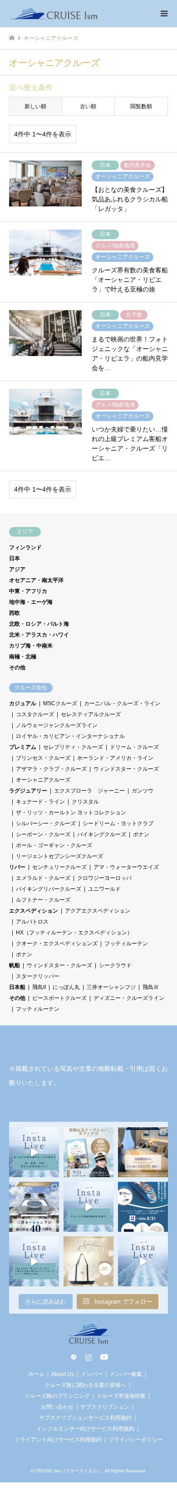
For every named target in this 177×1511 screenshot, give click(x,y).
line (73, 1357)
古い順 (88, 106)
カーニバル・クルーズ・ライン (122, 703)
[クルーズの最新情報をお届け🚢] (88, 1207)
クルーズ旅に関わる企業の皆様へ (85, 1385)
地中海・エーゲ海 (31, 602)
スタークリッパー (37, 976)
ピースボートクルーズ (59, 998)
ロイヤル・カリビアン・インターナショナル (70, 736)
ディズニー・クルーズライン (128, 998)
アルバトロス (32, 922)
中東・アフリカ (28, 591)
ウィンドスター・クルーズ (126, 769)
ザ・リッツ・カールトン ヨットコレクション (71, 812)
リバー (17, 867)
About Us (62, 1374)
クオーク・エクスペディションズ (57, 943)
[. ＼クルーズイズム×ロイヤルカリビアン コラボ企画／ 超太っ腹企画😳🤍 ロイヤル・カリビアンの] (143, 1207)
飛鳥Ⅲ (151, 987)
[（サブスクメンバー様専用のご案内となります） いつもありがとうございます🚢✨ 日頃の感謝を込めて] (88, 1261)
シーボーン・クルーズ (43, 834)
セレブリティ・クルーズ (73, 747)
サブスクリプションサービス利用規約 (85, 1418)
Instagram (88, 1357)
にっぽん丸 (66, 987)
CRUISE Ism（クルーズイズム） (68, 1470)
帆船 (14, 965)
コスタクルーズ (35, 714)
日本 (14, 558)
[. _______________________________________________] (88, 1152)
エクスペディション (33, 911)
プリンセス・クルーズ (43, 758)
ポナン (141, 834)
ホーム (36, 1374)
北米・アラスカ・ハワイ (39, 635)
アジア (17, 569)
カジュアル (22, 703)
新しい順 (35, 106)
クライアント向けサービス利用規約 (58, 1439)
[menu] (163, 13)
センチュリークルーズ (59, 867)
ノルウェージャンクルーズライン (57, 725)
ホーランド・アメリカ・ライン (115, 758)
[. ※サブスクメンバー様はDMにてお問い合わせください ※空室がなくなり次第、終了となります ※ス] (34, 1207)
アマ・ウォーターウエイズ (126, 867)
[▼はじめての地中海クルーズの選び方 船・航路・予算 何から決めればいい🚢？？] (34, 1152)
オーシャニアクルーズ (43, 780)
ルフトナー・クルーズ (43, 900)
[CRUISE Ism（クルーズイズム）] (53, 13)
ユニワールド (104, 889)
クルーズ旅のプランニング (57, 1396)
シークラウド (115, 965)
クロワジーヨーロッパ (104, 878)
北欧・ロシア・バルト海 (39, 624)
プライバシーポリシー (135, 1439)
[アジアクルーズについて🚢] (143, 1261)
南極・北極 (22, 656)
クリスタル (85, 801)
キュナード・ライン (40, 801)
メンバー (92, 1374)
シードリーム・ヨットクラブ (118, 823)
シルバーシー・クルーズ (46, 823)
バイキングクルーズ (101, 834)
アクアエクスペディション (97, 911)
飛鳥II (39, 987)
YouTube (103, 1357)
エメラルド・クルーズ (43, 878)
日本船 (17, 987)
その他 (17, 667)
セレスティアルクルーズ (91, 714)
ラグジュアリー (28, 791)
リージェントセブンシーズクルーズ (59, 856)
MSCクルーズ (60, 703)
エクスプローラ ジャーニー (89, 791)
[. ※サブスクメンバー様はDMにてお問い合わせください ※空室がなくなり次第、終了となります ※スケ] (143, 1152)
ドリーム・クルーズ (134, 747)
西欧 (14, 613)
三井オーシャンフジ (111, 987)
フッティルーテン (126, 943)
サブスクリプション (104, 1407)
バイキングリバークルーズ (48, 889)
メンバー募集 (125, 1374)
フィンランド (25, 547)
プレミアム (22, 747)
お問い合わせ (57, 1407)
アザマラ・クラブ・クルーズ (51, 769)
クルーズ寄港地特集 (121, 1396)
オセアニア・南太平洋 (36, 580)
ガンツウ (142, 791)
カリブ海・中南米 (31, 646)
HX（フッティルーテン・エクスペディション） (74, 932)
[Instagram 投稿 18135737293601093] (34, 1261)
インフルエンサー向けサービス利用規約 (85, 1429)
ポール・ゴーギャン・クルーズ (54, 845)
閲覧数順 (141, 106)
